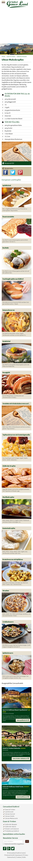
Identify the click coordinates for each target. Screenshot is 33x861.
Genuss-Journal (10, 814)
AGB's (24, 857)
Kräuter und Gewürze (12, 829)
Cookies (18, 857)
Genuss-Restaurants (11, 818)
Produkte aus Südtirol (12, 831)
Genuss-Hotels (9, 816)
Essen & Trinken (10, 809)
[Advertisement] (16, 26)
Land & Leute (9, 812)
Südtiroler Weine (10, 826)
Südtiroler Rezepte (11, 824)
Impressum (18, 855)
